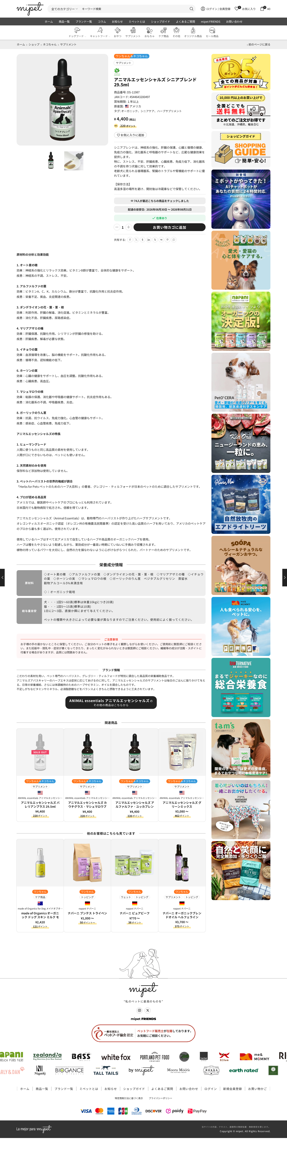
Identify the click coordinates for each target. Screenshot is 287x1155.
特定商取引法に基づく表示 (129, 1098)
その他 (176, 36)
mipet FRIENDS (210, 21)
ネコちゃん (50, 44)
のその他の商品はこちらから (111, 702)
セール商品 (212, 36)
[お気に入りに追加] (59, 734)
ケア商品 (164, 36)
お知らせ (117, 21)
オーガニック (129, 111)
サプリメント (133, 36)
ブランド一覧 (84, 21)
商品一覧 (64, 21)
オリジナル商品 (193, 36)
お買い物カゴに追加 (169, 227)
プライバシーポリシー (160, 1098)
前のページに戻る (259, 44)
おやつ (117, 36)
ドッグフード (76, 36)
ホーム (49, 21)
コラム (102, 21)
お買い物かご (257, 1089)
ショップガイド (160, 21)
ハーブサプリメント (169, 111)
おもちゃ (149, 36)
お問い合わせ (234, 21)
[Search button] (191, 9)
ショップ (34, 44)
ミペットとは (137, 21)
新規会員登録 (232, 1089)
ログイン (210, 1089)
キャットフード (99, 36)
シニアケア (147, 111)
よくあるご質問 (185, 21)
